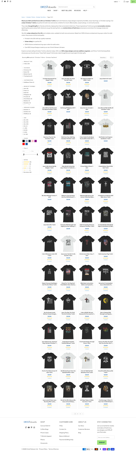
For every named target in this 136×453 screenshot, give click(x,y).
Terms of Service (53, 449)
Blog (79, 432)
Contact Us (62, 429)
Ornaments (43, 443)
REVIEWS (77, 10)
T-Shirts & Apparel (45, 436)
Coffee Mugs (44, 429)
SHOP (56, 10)
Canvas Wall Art (45, 426)
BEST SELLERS (67, 10)
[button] (111, 57)
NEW (49, 10)
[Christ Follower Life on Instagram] (10, 1)
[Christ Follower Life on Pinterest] (7, 1)
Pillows (42, 439)
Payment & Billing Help (66, 439)
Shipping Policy (64, 432)
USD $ (116, 1)
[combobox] (77, 7)
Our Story (81, 426)
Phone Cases (44, 432)
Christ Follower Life (32, 449)
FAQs (61, 426)
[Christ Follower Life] (48, 7)
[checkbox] (23, 141)
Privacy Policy (43, 449)
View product (49, 73)
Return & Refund (64, 436)
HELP (85, 10)
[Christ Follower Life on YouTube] (5, 1)
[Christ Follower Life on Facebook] (2, 1)
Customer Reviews (84, 429)
